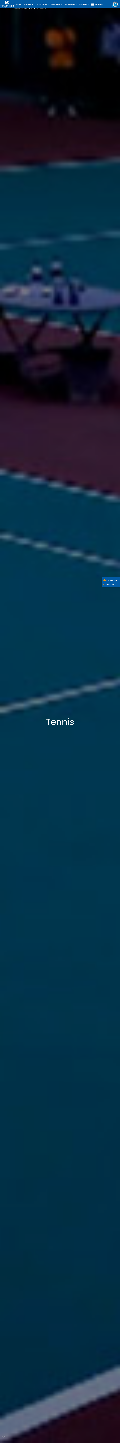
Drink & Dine (83, 4)
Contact (43, 9)
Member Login (112, 580)
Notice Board (33, 9)
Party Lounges (70, 4)
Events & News (96, 4)
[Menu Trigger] (93, 4)
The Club (17, 4)
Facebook (110, 584)
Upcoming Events (20, 9)
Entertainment (56, 4)
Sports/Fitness (42, 4)
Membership (28, 4)
